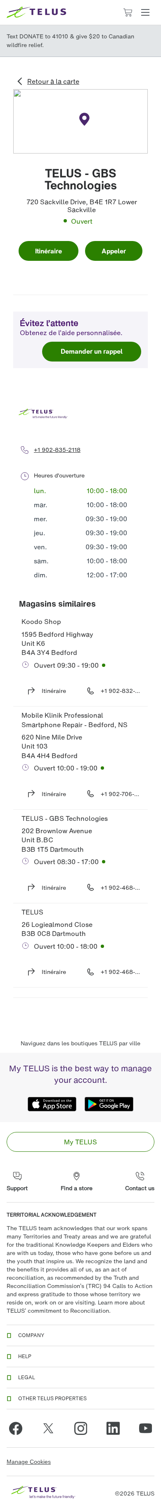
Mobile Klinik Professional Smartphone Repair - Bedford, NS (74, 719)
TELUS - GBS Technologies (64, 818)
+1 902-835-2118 (57, 449)
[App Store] (52, 1104)
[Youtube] (145, 1428)
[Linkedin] (113, 1428)
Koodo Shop (41, 621)
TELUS (32, 912)
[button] (145, 12)
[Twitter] (48, 1428)
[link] (80, 1141)
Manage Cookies (29, 1461)
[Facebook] (16, 1428)
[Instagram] (80, 1428)
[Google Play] (108, 1104)
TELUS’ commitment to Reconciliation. (59, 1310)
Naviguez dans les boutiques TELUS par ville (80, 1043)
